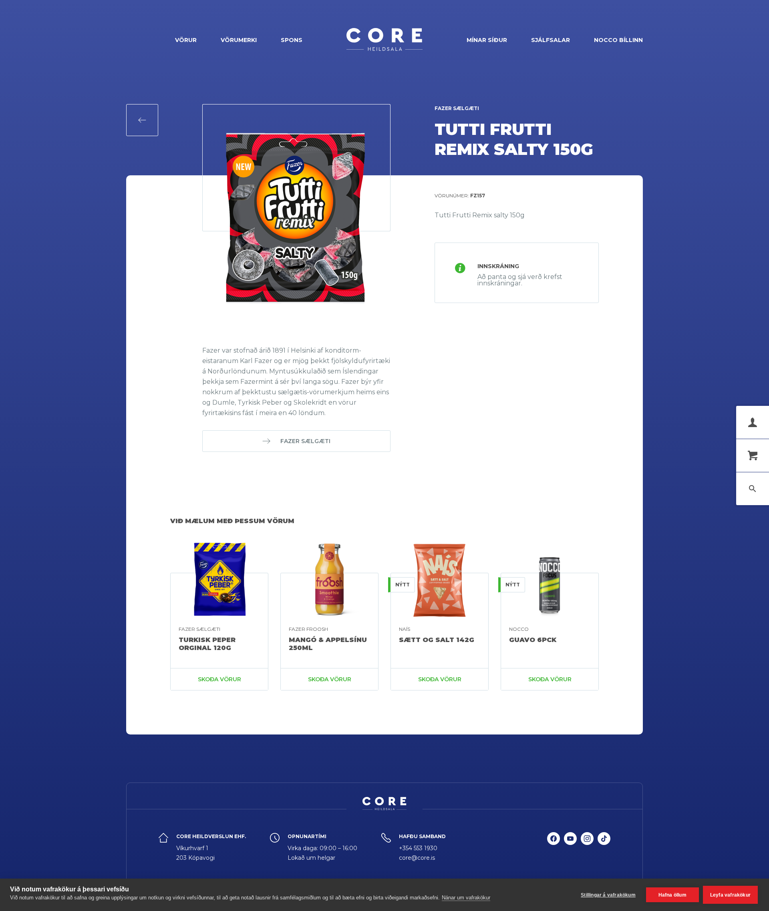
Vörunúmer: (460, 196)
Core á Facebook (553, 847)
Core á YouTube (570, 847)
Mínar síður (487, 40)
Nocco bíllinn (618, 40)
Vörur (186, 40)
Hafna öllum (672, 895)
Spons (291, 40)
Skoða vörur (219, 679)
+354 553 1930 (418, 848)
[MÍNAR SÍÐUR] (752, 422)
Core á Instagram (587, 847)
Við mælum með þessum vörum (232, 521)
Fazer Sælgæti (457, 108)
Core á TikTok (604, 847)
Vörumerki (239, 40)
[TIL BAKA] (142, 120)
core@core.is (417, 857)
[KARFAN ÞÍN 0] (752, 455)
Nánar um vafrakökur (466, 898)
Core (384, 39)
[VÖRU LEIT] (752, 488)
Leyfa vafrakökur (730, 895)
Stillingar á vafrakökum (608, 895)
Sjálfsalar (550, 40)
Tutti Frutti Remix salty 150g (514, 139)
